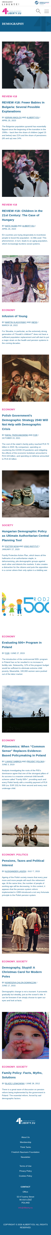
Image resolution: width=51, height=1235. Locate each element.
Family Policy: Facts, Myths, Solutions (22, 1075)
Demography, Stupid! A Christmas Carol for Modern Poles (22, 972)
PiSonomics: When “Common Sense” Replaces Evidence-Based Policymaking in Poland (24, 751)
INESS (34, 322)
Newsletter (25, 1157)
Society (7, 525)
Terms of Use (25, 1166)
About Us (25, 1137)
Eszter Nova (12, 546)
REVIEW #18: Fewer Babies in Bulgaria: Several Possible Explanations (23, 107)
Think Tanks (25, 1147)
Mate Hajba (11, 226)
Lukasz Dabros (13, 761)
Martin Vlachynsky (15, 322)
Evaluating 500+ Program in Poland (22, 645)
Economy (8, 310)
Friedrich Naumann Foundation (25, 1152)
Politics (22, 854)
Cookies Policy (25, 1176)
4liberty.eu (33, 117)
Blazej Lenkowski (15, 1083)
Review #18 (9, 96)
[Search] (38, 11)
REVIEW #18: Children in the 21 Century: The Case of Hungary (22, 215)
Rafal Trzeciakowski (16, 435)
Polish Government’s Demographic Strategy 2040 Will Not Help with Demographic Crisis (25, 422)
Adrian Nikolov (13, 117)
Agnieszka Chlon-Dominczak (20, 982)
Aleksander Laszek (15, 871)
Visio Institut (31, 546)
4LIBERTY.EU (29, 1224)
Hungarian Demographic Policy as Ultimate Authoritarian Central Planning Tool (25, 536)
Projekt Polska (35, 761)
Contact (25, 1187)
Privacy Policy (25, 1171)
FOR (35, 435)
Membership (25, 1142)
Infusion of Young (14, 316)
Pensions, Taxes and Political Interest (23, 863)
